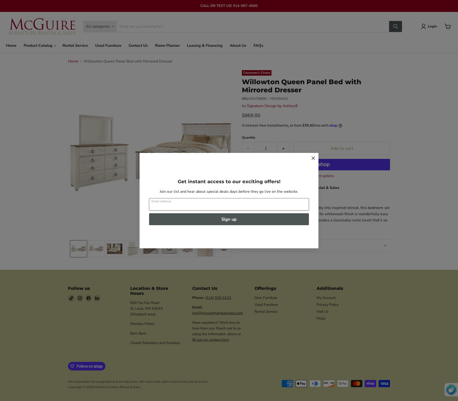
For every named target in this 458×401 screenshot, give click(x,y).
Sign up (229, 219)
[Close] (313, 158)
